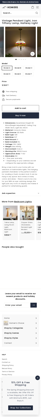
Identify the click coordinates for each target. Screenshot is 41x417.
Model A (7, 68)
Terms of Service (8, 371)
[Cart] (32, 7)
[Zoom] (32, 54)
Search (4, 359)
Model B (18, 68)
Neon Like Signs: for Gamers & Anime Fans (20, 2)
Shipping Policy (8, 365)
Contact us (6, 362)
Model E (18, 74)
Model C (29, 68)
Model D (7, 74)
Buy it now (20, 115)
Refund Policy (7, 368)
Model (5, 63)
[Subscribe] (33, 305)
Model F (28, 74)
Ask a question (8, 193)
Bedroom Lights (23, 201)
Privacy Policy (7, 375)
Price (4, 81)
